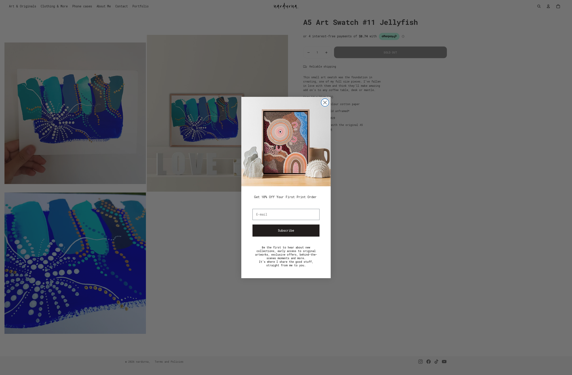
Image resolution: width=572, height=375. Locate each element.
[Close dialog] (325, 102)
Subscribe (286, 230)
